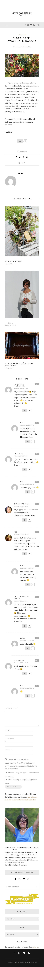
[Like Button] (20, 141)
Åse (15, 532)
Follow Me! (35, 947)
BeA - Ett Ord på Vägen (21, 597)
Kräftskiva (9, 323)
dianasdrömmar (22, 504)
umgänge (22, 35)
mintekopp (19, 660)
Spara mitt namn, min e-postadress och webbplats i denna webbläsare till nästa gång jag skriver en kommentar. (21, 764)
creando (18, 453)
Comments (22, 152)
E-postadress (9, 740)
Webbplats (8, 750)
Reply (36, 384)
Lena (23, 163)
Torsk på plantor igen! (13, 261)
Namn (7, 730)
